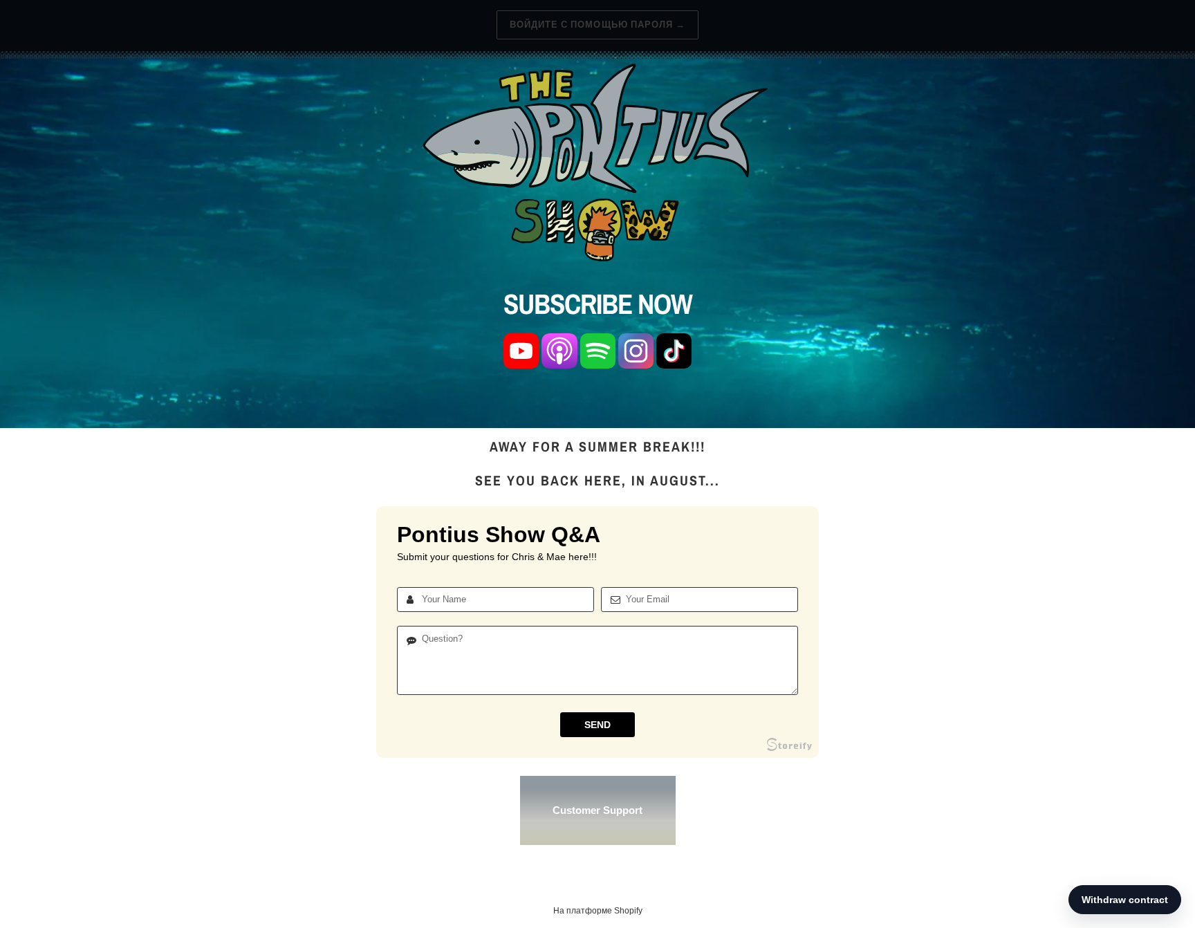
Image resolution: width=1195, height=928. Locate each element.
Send (597, 724)
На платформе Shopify (597, 911)
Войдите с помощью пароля (597, 24)
